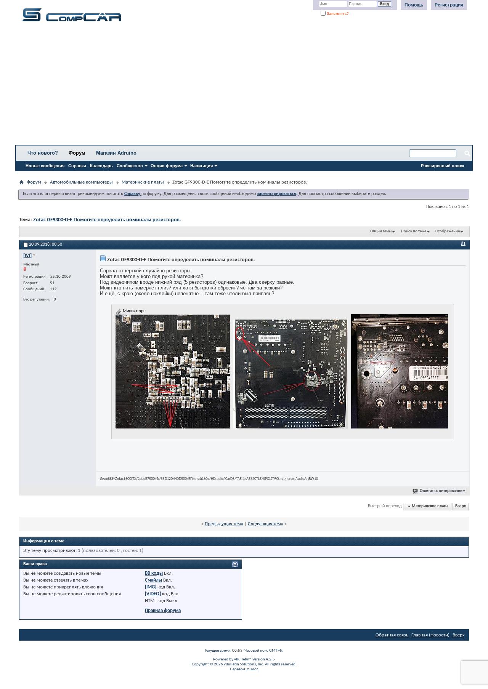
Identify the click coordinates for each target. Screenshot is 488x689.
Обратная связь (392, 635)
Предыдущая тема (224, 523)
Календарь (101, 165)
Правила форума (163, 610)
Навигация (201, 165)
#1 (463, 243)
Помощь (414, 5)
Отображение (447, 231)
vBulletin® (243, 659)
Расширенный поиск (442, 165)
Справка (77, 165)
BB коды (154, 573)
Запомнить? (337, 13)
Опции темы (381, 231)
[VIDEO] (153, 593)
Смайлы (153, 580)
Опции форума (167, 165)
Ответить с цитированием (443, 491)
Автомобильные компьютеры (81, 182)
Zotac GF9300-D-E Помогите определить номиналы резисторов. (107, 220)
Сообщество (130, 165)
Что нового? (42, 153)
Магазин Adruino (116, 153)
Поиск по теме (413, 231)
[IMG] (150, 587)
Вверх (460, 506)
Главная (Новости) (430, 635)
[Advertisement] (238, 85)
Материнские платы (143, 182)
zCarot (252, 669)
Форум (77, 153)
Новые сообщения (45, 165)
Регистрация (449, 5)
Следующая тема (265, 523)
